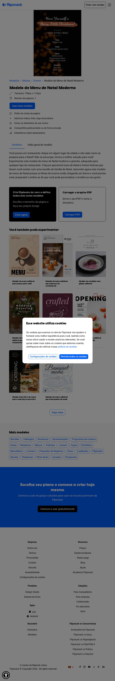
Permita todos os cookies (74, 356)
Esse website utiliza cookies (46, 323)
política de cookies (67, 346)
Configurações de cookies (43, 356)
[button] (6, 675)
